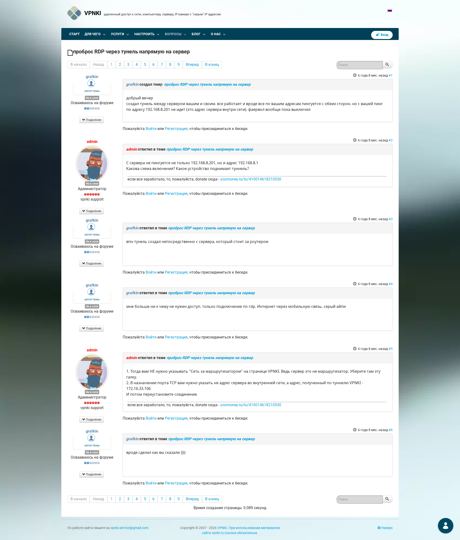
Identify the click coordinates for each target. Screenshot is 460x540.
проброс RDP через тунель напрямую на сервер (207, 84)
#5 (391, 349)
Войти (151, 128)
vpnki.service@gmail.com (129, 528)
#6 (391, 430)
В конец (212, 64)
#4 (391, 284)
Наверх (386, 528)
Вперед (192, 64)
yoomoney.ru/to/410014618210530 (250, 179)
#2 (391, 140)
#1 (391, 75)
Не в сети (92, 98)
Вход (384, 35)
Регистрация (176, 128)
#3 (391, 219)
